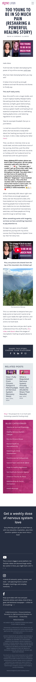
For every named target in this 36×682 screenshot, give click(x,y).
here (4, 138)
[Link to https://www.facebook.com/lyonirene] (17, 593)
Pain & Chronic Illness (18, 36)
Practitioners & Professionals (17, 458)
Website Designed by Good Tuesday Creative (18, 670)
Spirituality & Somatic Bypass (18, 472)
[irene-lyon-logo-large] (8, 2)
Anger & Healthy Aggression (17, 467)
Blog (5, 414)
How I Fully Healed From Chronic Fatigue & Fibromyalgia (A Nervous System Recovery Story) (12, 386)
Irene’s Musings (12, 488)
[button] (4, 387)
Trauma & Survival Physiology (18, 427)
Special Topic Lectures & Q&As (18, 463)
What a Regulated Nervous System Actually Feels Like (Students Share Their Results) (25, 385)
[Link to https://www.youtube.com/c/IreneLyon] (17, 557)
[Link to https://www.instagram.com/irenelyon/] (17, 575)
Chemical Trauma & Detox (16, 477)
